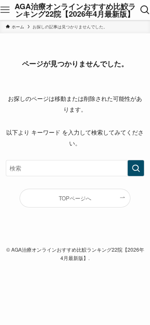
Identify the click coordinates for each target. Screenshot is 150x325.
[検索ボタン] (145, 10)
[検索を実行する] (136, 168)
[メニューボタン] (5, 10)
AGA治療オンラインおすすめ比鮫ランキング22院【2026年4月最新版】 (75, 10)
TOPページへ (75, 198)
